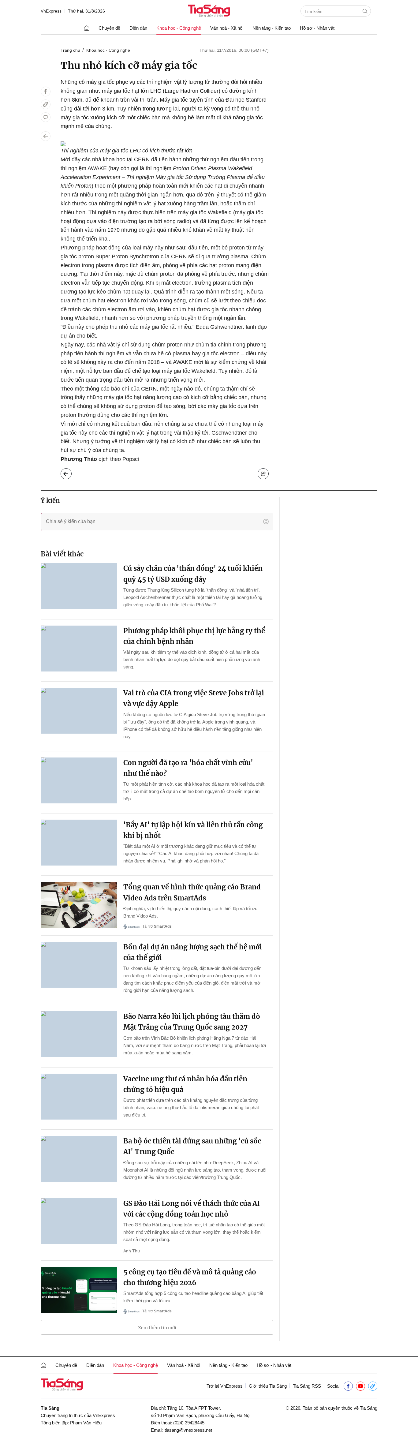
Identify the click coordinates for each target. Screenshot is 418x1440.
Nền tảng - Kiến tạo (271, 28)
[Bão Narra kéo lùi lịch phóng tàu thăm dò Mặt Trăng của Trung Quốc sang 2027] (79, 1034)
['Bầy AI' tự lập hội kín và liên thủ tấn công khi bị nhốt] (79, 843)
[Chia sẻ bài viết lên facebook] (45, 91)
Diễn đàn (138, 28)
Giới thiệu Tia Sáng (268, 1386)
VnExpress (51, 11)
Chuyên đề (109, 28)
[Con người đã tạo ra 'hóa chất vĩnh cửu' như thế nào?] (79, 780)
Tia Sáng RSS (307, 1386)
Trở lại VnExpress (225, 1386)
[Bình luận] (45, 117)
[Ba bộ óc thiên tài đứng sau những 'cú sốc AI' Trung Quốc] (79, 1159)
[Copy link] (45, 104)
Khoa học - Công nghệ (178, 28)
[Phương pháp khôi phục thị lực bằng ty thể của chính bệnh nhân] (79, 648)
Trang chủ (70, 50)
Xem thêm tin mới (157, 1327)
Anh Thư (131, 1250)
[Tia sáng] (209, 11)
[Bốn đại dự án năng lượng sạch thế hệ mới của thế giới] (79, 965)
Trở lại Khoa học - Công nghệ (71, 472)
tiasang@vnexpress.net (188, 1430)
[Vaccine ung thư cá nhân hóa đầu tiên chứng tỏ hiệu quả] (79, 1097)
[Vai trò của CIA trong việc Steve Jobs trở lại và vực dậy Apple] (79, 711)
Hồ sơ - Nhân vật (317, 28)
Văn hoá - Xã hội (226, 28)
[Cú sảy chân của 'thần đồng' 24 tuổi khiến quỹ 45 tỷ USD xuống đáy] (79, 586)
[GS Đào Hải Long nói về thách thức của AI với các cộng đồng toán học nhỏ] (79, 1221)
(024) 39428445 (188, 1422)
